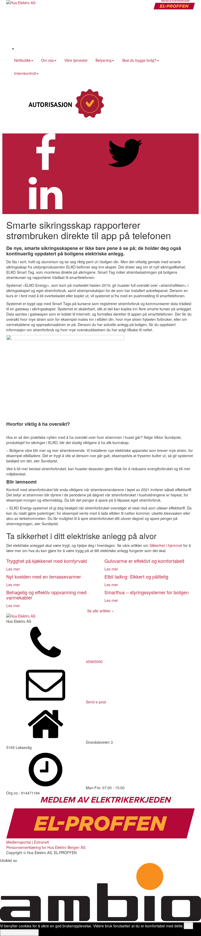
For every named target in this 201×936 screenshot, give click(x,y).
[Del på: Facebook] (45, 171)
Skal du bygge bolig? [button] (139, 60)
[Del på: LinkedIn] (45, 211)
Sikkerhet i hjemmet (165, 545)
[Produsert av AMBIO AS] (100, 919)
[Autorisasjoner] (65, 104)
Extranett (41, 842)
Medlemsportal (18, 842)
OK (188, 925)
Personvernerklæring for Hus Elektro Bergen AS (45, 847)
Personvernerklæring (19, 932)
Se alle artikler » (100, 610)
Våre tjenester (76, 60)
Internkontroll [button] (25, 73)
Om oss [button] (47, 60)
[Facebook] (56, 48)
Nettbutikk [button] (22, 60)
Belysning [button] (103, 60)
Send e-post (96, 701)
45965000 (94, 661)
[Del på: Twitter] (125, 171)
